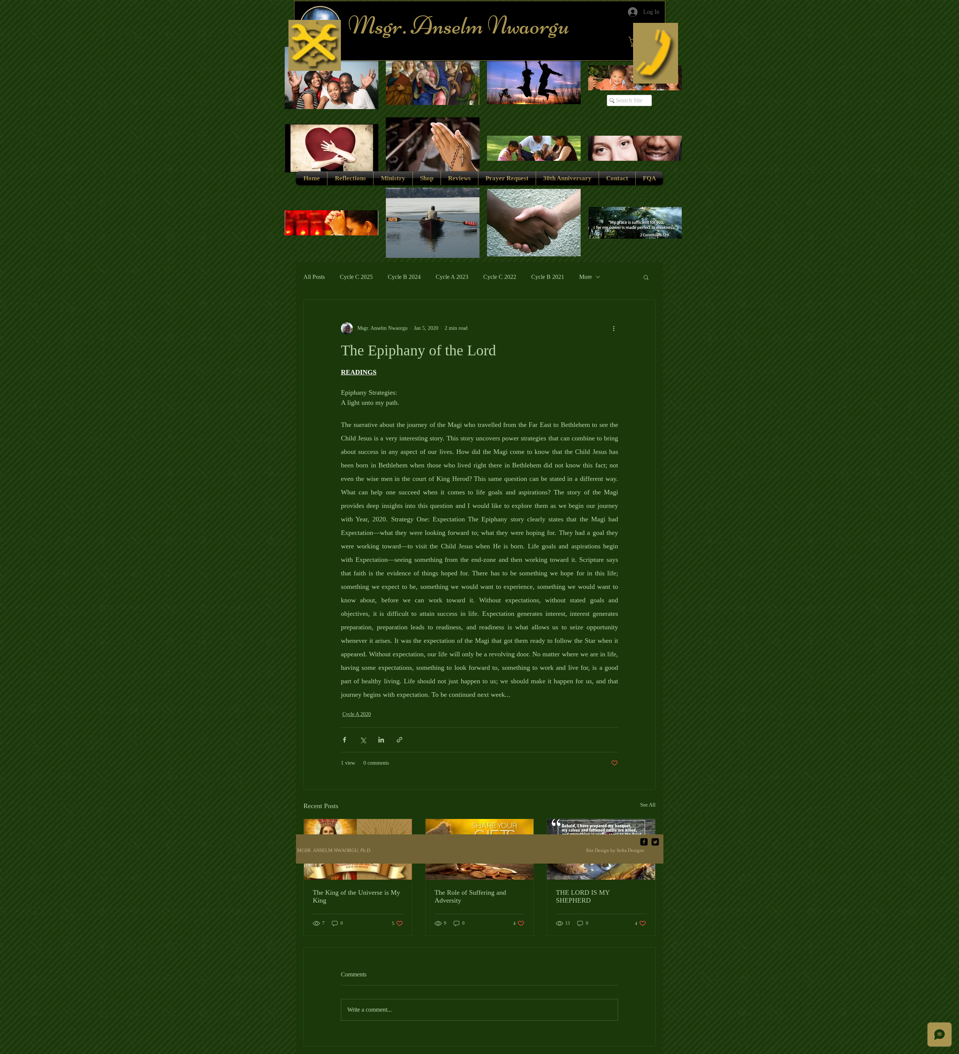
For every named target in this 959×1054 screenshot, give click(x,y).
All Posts (314, 277)
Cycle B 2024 (404, 277)
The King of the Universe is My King (356, 896)
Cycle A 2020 (356, 714)
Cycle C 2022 (499, 277)
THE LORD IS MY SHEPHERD (582, 896)
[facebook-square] (644, 842)
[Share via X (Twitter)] (362, 739)
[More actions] (613, 328)
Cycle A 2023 (452, 277)
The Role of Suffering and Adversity (470, 896)
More (585, 277)
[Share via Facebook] (344, 739)
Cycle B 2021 (547, 277)
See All (648, 805)
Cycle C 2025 (356, 277)
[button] (646, 277)
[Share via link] (399, 739)
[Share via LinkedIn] (381, 739)
